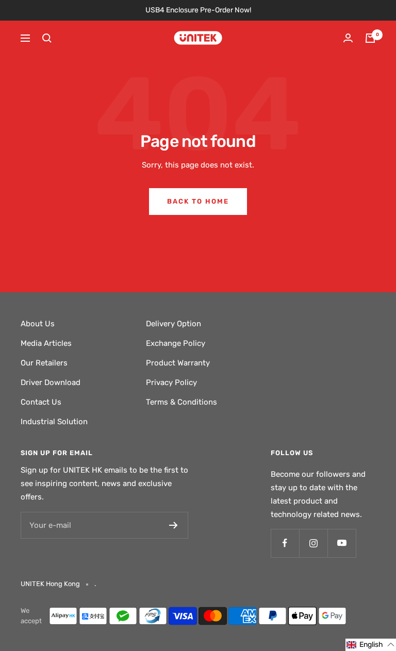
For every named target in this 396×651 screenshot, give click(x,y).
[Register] (173, 525)
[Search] (47, 38)
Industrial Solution (54, 421)
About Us (38, 323)
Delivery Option (173, 323)
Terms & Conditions (181, 402)
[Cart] (370, 38)
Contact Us (41, 402)
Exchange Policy (175, 343)
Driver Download (50, 382)
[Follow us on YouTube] (341, 543)
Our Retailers (44, 363)
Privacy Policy (171, 382)
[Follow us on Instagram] (313, 543)
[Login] (348, 38)
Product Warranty (178, 363)
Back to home (198, 201)
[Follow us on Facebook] (285, 543)
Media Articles (46, 343)
